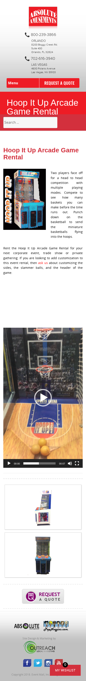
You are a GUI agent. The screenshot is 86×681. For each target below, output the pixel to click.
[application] (43, 398)
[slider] (39, 463)
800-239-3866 (43, 35)
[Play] (9, 463)
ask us (43, 263)
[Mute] (70, 463)
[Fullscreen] (77, 463)
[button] (43, 397)
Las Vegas (39, 65)
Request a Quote (59, 83)
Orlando (38, 41)
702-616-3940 (43, 59)
